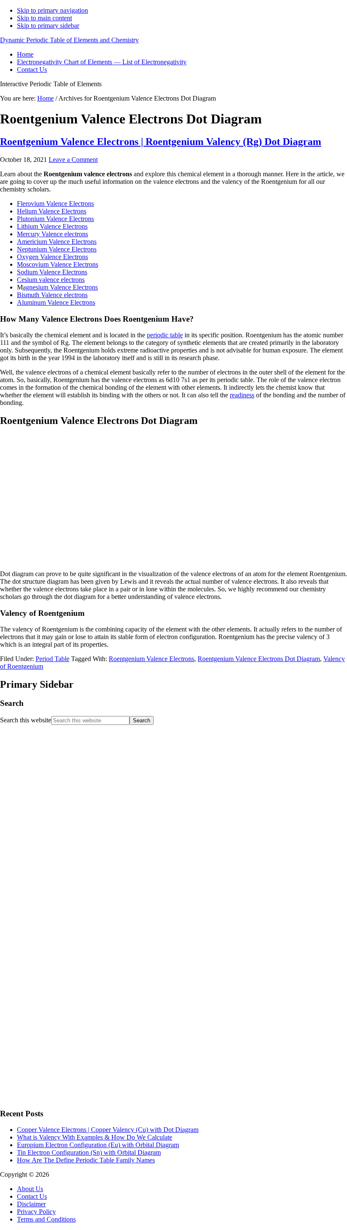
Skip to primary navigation (52, 10)
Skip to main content (44, 18)
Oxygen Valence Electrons (52, 256)
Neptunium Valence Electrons (56, 249)
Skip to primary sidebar (48, 25)
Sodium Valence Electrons (52, 272)
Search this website (25, 720)
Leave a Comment (73, 159)
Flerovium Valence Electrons (55, 203)
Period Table (52, 658)
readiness (242, 395)
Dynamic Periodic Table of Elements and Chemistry (69, 40)
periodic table (165, 335)
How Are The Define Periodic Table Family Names (86, 1160)
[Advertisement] (63, 972)
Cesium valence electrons (51, 279)
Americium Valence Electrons (56, 241)
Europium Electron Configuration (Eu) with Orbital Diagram (98, 1144)
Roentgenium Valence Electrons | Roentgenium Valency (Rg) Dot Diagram (160, 141)
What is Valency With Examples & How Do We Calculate (94, 1137)
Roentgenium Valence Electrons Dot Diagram (259, 658)
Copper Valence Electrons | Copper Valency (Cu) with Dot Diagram (107, 1129)
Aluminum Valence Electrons (56, 302)
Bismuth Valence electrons (52, 294)
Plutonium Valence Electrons (55, 218)
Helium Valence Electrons (51, 211)
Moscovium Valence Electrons (57, 264)
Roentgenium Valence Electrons (151, 658)
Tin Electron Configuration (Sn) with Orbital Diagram (89, 1152)
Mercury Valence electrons (52, 234)
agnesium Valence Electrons (60, 287)
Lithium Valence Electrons (52, 226)
